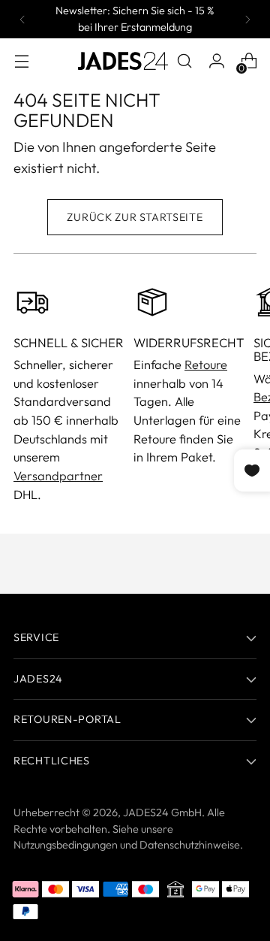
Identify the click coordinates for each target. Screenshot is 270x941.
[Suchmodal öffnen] (184, 61)
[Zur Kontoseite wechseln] (216, 61)
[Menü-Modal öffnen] (21, 61)
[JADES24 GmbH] (123, 61)
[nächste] (247, 19)
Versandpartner (58, 475)
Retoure (205, 364)
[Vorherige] (22, 19)
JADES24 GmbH (162, 812)
